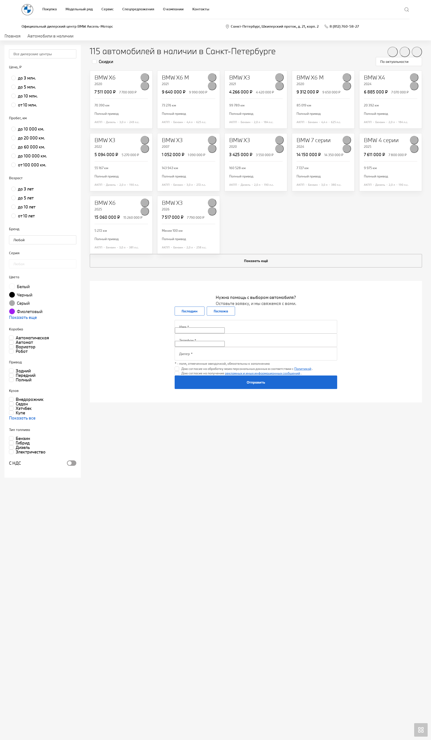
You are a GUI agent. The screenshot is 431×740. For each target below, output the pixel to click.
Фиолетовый (29, 311)
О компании (173, 9)
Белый (23, 286)
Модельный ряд (79, 9)
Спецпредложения (138, 9)
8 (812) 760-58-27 (344, 26)
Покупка (49, 9)
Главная (12, 36)
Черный (24, 295)
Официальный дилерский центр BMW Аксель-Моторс (67, 26)
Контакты (200, 9)
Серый (23, 303)
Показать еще (23, 317)
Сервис (107, 9)
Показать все (22, 418)
